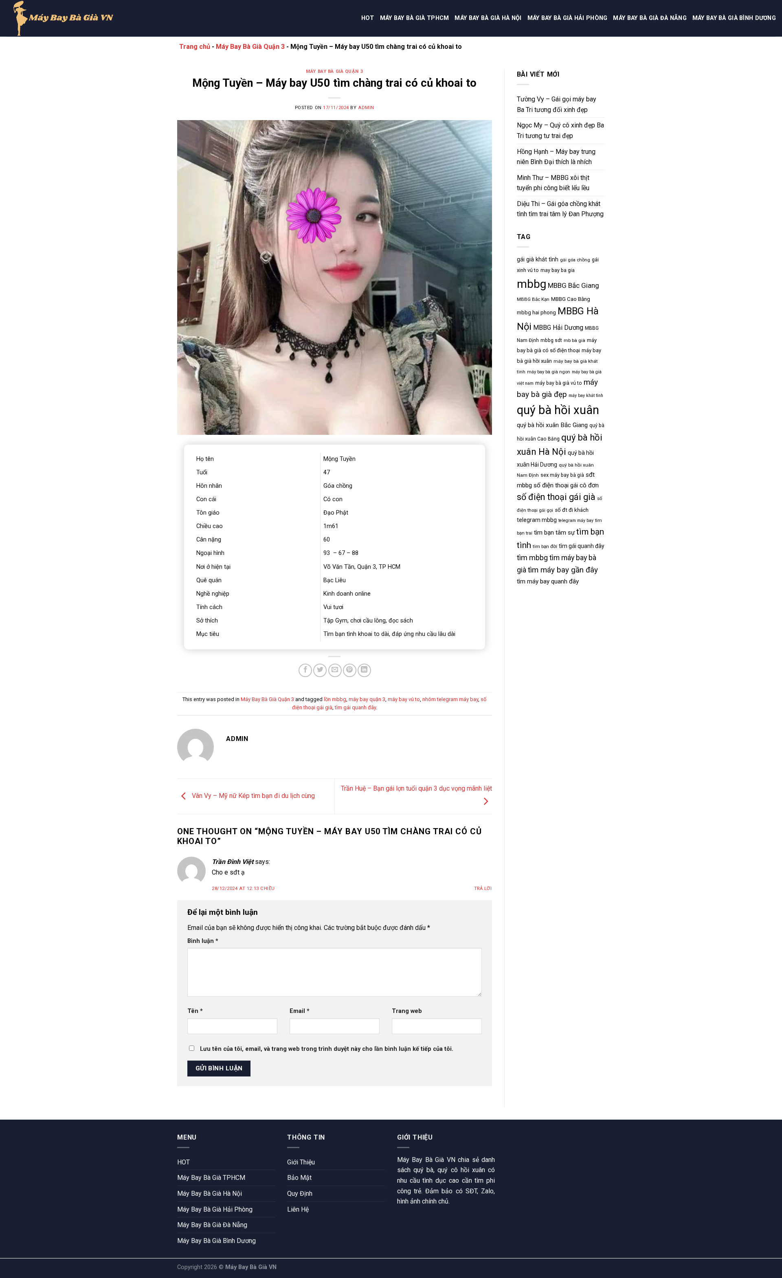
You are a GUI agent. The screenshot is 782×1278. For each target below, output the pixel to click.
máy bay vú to (404, 699)
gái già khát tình (537, 259)
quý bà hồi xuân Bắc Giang (552, 425)
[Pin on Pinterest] (349, 670)
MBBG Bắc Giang (573, 285)
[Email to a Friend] (335, 670)
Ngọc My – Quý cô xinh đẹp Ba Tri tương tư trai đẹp (560, 130)
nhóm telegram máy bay (450, 699)
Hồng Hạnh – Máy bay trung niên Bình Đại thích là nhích (556, 157)
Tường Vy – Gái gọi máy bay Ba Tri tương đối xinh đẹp (556, 104)
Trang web (407, 1011)
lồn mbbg (335, 699)
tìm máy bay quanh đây (548, 581)
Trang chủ (194, 46)
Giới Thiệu (301, 1162)
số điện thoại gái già (556, 497)
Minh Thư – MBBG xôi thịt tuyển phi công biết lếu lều (553, 183)
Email (300, 1011)
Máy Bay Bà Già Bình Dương (734, 18)
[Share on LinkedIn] (364, 670)
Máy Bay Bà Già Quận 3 (250, 46)
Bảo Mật (299, 1178)
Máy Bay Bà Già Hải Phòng (567, 18)
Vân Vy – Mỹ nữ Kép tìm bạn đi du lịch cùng (252, 796)
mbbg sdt (551, 340)
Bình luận (202, 941)
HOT (367, 18)
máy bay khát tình (586, 395)
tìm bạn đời (545, 546)
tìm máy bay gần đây (563, 570)
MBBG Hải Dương (558, 327)
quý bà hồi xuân (558, 410)
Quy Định (299, 1193)
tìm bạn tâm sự (554, 532)
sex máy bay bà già (562, 475)
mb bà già (574, 340)
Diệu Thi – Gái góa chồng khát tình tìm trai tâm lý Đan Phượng (560, 209)
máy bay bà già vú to (558, 383)
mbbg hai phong (536, 312)
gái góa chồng (575, 260)
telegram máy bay (575, 520)
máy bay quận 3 (367, 699)
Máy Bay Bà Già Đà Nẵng (649, 18)
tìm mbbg (532, 557)
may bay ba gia (557, 270)
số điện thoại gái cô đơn (566, 485)
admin (366, 107)
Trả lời (483, 888)
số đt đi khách (572, 510)
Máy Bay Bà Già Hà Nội (488, 18)
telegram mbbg (537, 520)
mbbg (531, 284)
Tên (195, 1011)
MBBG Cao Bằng (570, 299)
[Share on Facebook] (305, 670)
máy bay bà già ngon (548, 372)
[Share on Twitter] (320, 670)
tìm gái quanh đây (355, 707)
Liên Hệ (298, 1209)
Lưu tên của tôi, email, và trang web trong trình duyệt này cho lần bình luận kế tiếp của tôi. (326, 1049)
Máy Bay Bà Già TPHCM (414, 18)
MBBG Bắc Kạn (533, 299)
